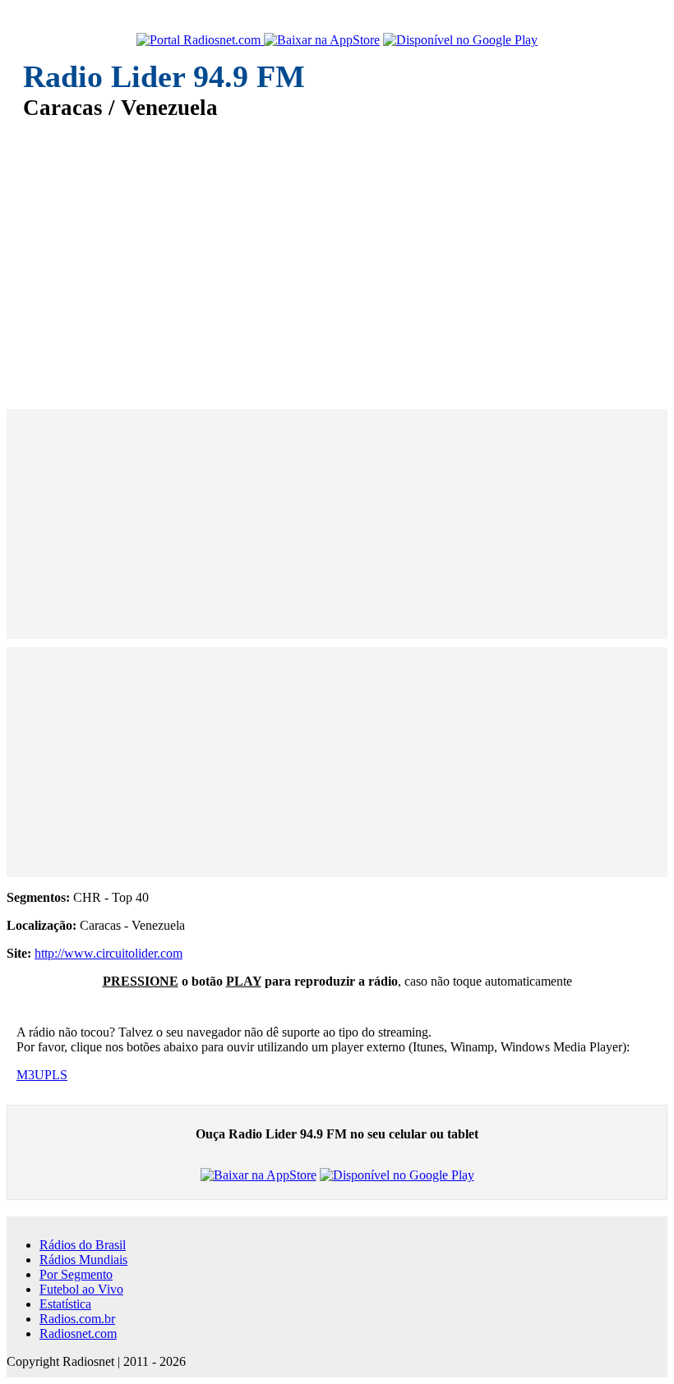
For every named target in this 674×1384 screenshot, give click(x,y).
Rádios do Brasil (82, 1245)
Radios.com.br (77, 1319)
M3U (30, 1075)
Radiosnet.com (78, 1333)
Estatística (65, 1304)
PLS (55, 1075)
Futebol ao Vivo (81, 1289)
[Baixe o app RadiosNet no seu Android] (460, 40)
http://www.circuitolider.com (108, 953)
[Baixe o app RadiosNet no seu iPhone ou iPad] (322, 40)
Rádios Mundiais (83, 1260)
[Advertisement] (337, 253)
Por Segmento (76, 1274)
